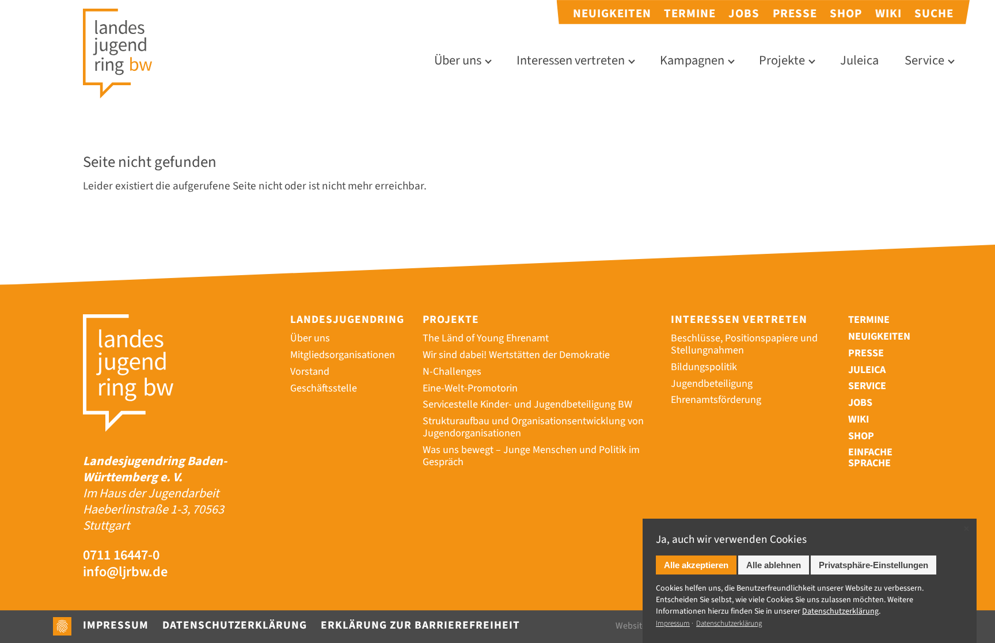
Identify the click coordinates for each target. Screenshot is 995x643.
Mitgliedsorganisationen (342, 355)
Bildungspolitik (704, 367)
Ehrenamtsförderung (716, 400)
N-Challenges (452, 371)
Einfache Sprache (870, 458)
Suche (934, 13)
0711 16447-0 (121, 556)
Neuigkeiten (612, 13)
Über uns (457, 61)
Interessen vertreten (571, 61)
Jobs (743, 13)
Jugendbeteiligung (712, 383)
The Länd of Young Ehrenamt (486, 338)
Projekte (782, 61)
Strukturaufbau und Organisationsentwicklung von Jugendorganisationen (533, 427)
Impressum (116, 625)
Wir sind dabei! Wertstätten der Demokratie (516, 355)
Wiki (888, 13)
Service (924, 61)
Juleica (859, 61)
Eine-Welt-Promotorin (470, 388)
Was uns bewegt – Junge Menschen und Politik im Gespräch (531, 456)
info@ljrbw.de (125, 572)
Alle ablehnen (773, 565)
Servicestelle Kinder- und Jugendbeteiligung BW (527, 404)
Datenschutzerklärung (234, 625)
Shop (846, 13)
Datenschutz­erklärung (840, 611)
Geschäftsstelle (323, 388)
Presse (795, 13)
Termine (690, 13)
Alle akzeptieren (696, 565)
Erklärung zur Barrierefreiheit (420, 625)
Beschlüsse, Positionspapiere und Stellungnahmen (744, 344)
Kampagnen (692, 61)
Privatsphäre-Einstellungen (873, 565)
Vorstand (309, 371)
